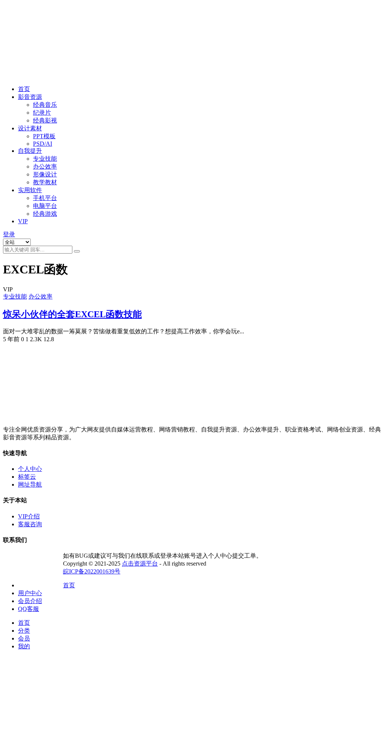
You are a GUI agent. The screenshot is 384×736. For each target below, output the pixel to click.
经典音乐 (45, 105)
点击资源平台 (140, 563)
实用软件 (30, 190)
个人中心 (30, 469)
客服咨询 (30, 524)
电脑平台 (45, 206)
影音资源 (30, 97)
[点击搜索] (77, 251)
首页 (24, 89)
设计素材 (30, 128)
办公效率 (45, 166)
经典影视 (45, 120)
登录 (9, 234)
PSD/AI (42, 143)
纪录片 (42, 112)
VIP (23, 221)
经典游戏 (45, 213)
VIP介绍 (29, 516)
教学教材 (45, 182)
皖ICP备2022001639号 (91, 571)
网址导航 (30, 484)
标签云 (27, 476)
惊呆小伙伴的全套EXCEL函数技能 (72, 314)
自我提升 (30, 151)
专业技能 (45, 158)
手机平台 (45, 198)
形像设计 (45, 174)
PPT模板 (44, 136)
